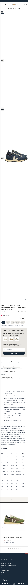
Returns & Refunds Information (8, 565)
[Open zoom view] (26, 300)
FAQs (2, 572)
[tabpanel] (14, 442)
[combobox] (24, 4)
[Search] (24, 4)
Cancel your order (5, 570)
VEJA (2, 304)
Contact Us (4, 574)
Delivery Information (6, 563)
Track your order (5, 568)
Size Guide (22, 319)
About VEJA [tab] (13, 385)
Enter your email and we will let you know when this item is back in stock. (13, 345)
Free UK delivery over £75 (14, 1)
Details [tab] (4, 385)
